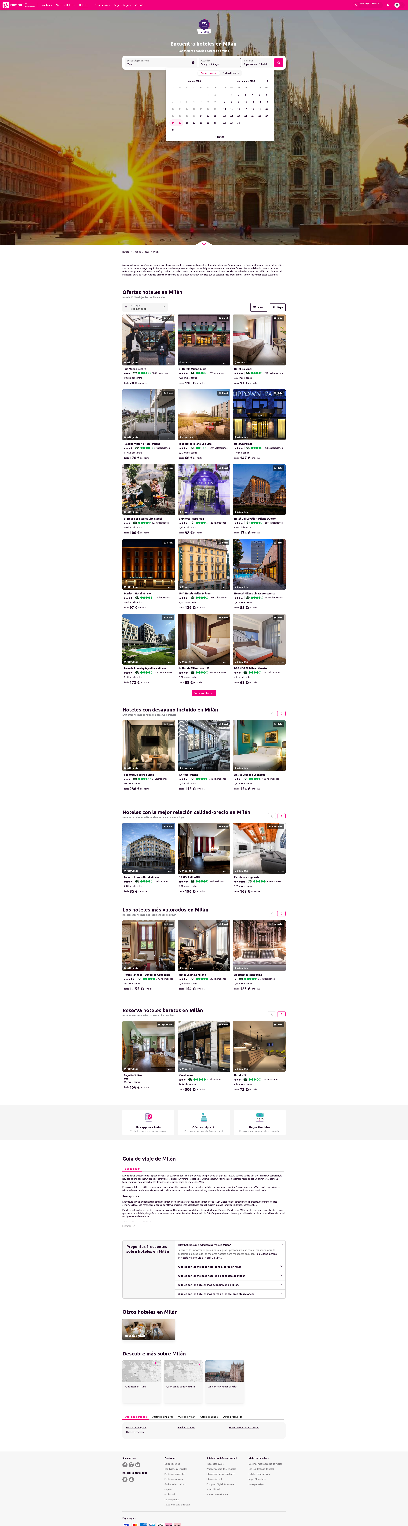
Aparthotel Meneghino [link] (248, 974)
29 (208, 123)
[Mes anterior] (172, 81)
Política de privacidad (174, 1474)
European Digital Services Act (221, 1484)
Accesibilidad (213, 1489)
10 (173, 108)
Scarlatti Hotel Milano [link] (137, 593)
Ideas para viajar (256, 1484)
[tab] (132, 1169)
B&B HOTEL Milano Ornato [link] (250, 668)
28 (201, 123)
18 (180, 115)
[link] (148, 1329)
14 (201, 108)
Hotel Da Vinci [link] (243, 369)
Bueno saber (132, 1168)
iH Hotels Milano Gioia (191, 1257)
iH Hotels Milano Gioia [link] (192, 369)
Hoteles (137, 251)
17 (173, 115)
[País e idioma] (388, 5)
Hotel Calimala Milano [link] (192, 974)
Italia (147, 251)
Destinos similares (162, 1416)
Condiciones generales (175, 1469)
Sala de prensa (171, 1499)
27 (194, 123)
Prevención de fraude (217, 1494)
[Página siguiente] (281, 713)
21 (201, 115)
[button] (128, 1226)
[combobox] (161, 63)
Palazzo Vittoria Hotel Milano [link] (142, 443)
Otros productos (232, 1416)
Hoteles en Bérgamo (136, 1427)
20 (194, 115)
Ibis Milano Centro (266, 1253)
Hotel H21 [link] (240, 1075)
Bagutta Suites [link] (133, 1075)
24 (173, 123)
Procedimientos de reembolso (221, 1469)
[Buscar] (278, 62)
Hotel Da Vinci (213, 1257)
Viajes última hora (257, 1479)
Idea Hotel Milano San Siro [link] (195, 443)
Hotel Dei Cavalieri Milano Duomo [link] (255, 518)
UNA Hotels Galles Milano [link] (195, 593)
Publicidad (169, 1494)
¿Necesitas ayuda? (216, 1464)
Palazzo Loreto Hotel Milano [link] (141, 877)
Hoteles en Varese (135, 1432)
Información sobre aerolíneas (221, 1474)
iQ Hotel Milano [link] (188, 774)
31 (173, 130)
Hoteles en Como (186, 1427)
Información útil (214, 1479)
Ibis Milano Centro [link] (135, 369)
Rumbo (125, 251)
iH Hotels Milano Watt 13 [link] (194, 668)
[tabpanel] (204, 1201)
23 (215, 115)
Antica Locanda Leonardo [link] (249, 774)
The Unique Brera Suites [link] (139, 774)
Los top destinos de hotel (261, 1469)
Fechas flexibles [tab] (231, 73)
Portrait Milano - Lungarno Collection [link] (147, 974)
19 (187, 115)
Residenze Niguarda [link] (246, 877)
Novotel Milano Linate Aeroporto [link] (254, 593)
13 (194, 108)
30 (215, 123)
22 (208, 115)
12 (187, 108)
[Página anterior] (272, 713)
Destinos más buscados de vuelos (265, 1464)
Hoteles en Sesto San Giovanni (244, 1427)
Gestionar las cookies (175, 1484)
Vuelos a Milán (186, 1416)
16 (215, 108)
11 (180, 108)
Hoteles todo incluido (259, 1474)
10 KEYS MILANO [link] (189, 877)
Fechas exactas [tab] (209, 73)
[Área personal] (399, 5)
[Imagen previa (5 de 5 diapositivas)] (126, 340)
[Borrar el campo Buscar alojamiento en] (193, 62)
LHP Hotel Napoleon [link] (191, 518)
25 (180, 123)
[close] (126, 293)
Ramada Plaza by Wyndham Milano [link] (145, 668)
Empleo (168, 1489)
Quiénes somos (172, 1464)
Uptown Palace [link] (243, 443)
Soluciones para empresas (177, 1504)
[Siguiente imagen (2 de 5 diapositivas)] (171, 340)
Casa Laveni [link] (186, 1075)
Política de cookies (173, 1479)
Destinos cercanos (136, 1416)
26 (187, 123)
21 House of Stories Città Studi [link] (143, 518)
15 (208, 108)
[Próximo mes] (267, 81)
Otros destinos (209, 1416)
